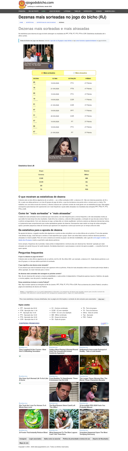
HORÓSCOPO (88, 11)
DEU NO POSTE (33, 11)
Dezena (86, 171)
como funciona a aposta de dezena (86, 41)
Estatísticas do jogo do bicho (46, 22)
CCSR (41, 178)
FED (86, 189)
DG (87, 182)
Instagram (23, 439)
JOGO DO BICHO (55, 11)
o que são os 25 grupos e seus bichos (61, 41)
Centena (41, 175)
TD (41, 189)
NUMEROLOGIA (110, 11)
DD (41, 186)
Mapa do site (24, 443)
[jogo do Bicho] (36, 8)
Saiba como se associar (52, 439)
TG (87, 186)
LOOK (44, 11)
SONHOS (99, 11)
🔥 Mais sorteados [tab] (48, 73)
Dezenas (61, 22)
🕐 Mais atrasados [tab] (80, 73)
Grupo (41, 171)
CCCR (41, 182)
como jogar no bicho (99, 238)
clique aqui (101, 299)
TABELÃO (77, 11)
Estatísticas (30, 22)
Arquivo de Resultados (100, 439)
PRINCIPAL (22, 11)
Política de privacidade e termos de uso (76, 439)
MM (86, 178)
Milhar (86, 175)
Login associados (35, 439)
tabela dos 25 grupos (25, 240)
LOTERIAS (67, 11)
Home (21, 22)
